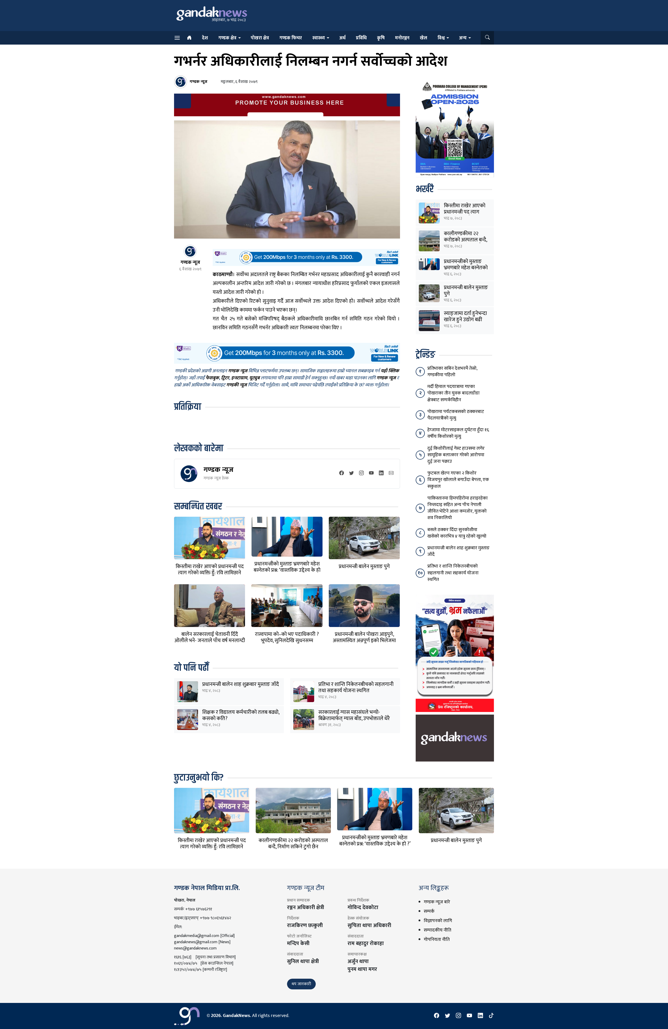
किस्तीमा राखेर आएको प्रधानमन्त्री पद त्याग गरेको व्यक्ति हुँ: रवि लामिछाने (210, 569)
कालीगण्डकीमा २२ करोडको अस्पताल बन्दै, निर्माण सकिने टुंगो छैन (465, 240)
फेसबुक (212, 378)
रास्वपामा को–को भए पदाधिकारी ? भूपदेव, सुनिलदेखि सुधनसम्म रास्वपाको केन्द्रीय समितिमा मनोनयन (286, 640)
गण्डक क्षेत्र (227, 38)
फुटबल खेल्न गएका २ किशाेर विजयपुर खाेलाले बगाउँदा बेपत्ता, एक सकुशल (458, 479)
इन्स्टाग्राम (239, 378)
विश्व (441, 38)
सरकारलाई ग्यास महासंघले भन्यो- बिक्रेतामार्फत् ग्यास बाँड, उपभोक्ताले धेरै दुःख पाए (354, 718)
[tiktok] (491, 1016)
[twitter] (351, 473)
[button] (487, 38)
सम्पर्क (429, 911)
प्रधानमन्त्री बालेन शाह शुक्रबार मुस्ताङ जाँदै (240, 684)
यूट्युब (254, 378)
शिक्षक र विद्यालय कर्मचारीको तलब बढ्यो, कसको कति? (240, 715)
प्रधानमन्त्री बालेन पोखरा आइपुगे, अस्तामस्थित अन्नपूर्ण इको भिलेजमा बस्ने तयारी (364, 640)
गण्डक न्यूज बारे (437, 902)
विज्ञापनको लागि (438, 921)
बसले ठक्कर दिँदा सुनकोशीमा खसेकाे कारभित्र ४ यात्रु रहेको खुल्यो (456, 533)
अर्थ (342, 38)
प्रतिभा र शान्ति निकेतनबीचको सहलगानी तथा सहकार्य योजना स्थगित (355, 687)
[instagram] (361, 473)
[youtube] (371, 473)
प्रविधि (361, 38)
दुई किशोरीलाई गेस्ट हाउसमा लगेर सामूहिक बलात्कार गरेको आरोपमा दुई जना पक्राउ (456, 455)
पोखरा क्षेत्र (260, 38)
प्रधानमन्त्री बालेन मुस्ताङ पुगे (364, 566)
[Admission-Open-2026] (455, 128)
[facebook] (341, 473)
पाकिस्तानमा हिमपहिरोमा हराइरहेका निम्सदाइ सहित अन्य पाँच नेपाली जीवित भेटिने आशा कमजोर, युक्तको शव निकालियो (457, 508)
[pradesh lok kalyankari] (455, 653)
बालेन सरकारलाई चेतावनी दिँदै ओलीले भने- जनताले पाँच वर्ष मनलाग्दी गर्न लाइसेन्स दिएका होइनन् (209, 640)
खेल (423, 38)
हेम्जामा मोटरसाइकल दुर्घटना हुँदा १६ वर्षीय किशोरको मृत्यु (458, 433)
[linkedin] (381, 473)
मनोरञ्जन (402, 38)
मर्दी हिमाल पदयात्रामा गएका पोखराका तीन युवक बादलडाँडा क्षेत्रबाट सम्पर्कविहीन (453, 393)
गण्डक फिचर (290, 38)
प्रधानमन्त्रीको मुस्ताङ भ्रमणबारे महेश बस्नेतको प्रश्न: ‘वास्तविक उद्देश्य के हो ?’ (287, 570)
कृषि (381, 38)
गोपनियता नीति (437, 939)
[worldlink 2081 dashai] (306, 257)
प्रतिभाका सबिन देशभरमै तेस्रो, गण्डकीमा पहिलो (452, 371)
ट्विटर (225, 378)
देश (205, 38)
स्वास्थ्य (318, 38)
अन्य (463, 38)
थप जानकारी (301, 984)
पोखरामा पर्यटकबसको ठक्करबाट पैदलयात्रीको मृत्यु (455, 415)
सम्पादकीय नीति (437, 930)
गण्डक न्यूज (219, 470)
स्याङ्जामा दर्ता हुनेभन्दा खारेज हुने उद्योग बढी (465, 316)
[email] (391, 473)
